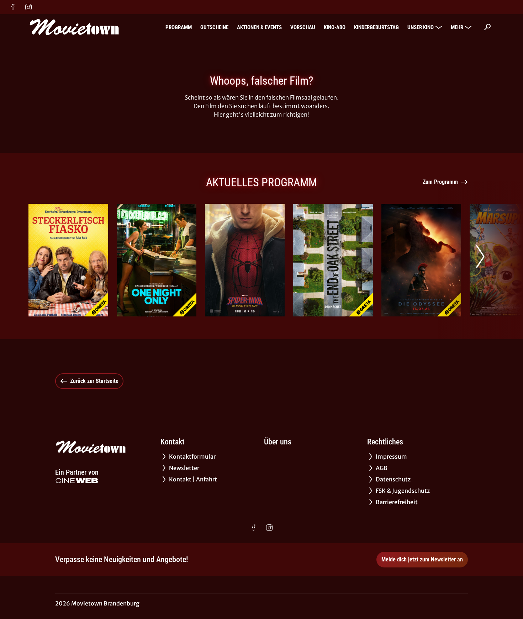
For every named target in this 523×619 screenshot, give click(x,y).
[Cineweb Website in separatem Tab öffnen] (77, 481)
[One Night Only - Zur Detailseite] (156, 260)
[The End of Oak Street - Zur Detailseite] (333, 260)
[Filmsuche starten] (487, 27)
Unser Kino (420, 27)
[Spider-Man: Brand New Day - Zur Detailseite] (245, 260)
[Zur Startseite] (78, 27)
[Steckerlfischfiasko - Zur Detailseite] (68, 260)
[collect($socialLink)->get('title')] (13, 7)
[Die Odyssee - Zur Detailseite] (421, 260)
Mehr (457, 27)
